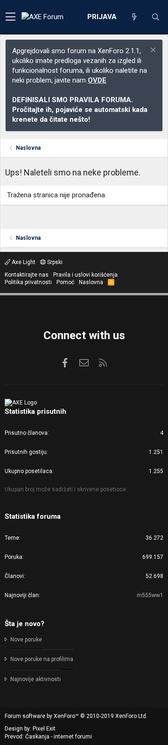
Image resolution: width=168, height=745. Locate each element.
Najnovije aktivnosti (35, 679)
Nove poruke (26, 639)
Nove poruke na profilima (41, 659)
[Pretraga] (155, 17)
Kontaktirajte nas (27, 275)
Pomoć (65, 282)
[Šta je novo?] (134, 17)
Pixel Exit (44, 728)
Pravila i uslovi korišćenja (85, 275)
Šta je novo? (24, 624)
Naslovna (91, 282)
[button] (10, 17)
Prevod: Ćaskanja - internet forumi (48, 736)
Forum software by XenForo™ (76, 716)
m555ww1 (150, 595)
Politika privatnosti (28, 282)
